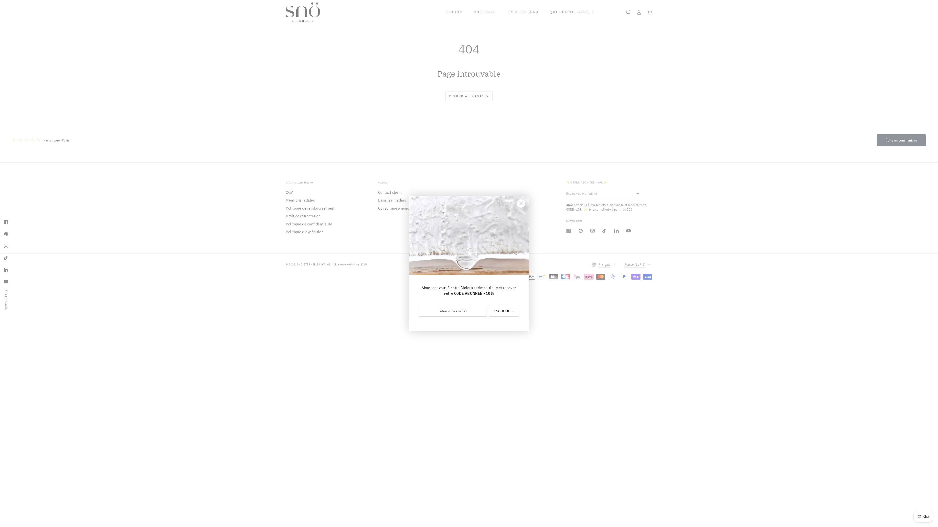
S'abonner (504, 311)
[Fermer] (521, 203)
